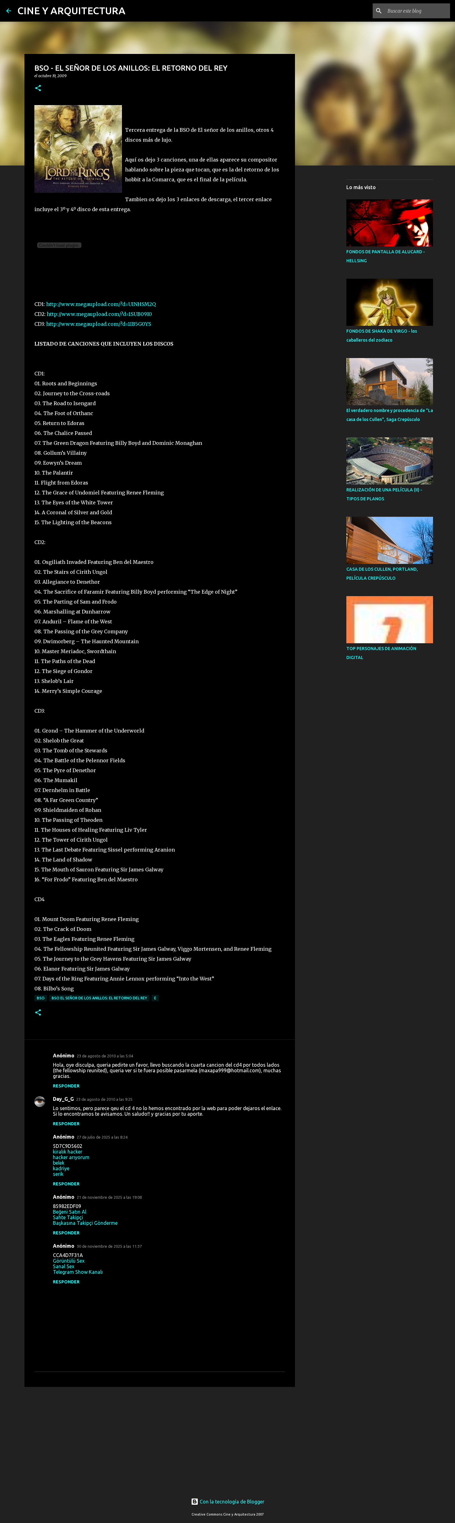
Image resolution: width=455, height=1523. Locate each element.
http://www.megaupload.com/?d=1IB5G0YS (98, 324)
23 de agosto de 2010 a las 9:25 (104, 1099)
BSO (41, 998)
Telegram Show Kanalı (78, 1272)
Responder (66, 1085)
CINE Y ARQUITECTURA (71, 10)
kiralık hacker (67, 1151)
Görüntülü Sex (68, 1261)
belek (58, 1163)
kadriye (61, 1168)
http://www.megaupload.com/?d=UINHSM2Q (101, 304)
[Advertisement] (159, 1439)
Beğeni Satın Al (69, 1212)
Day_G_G (63, 1099)
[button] (38, 88)
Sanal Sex (63, 1266)
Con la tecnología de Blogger (231, 1501)
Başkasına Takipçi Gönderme (85, 1223)
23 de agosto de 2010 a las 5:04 (105, 1056)
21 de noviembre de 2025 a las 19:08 (109, 1197)
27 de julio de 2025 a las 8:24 (102, 1137)
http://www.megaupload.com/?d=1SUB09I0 (99, 314)
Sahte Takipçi (68, 1217)
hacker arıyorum (71, 1157)
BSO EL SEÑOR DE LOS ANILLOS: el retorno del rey (99, 998)
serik (58, 1174)
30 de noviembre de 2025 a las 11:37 (109, 1246)
